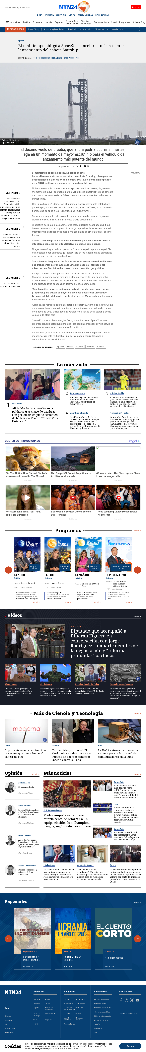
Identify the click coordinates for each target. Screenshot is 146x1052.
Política (26, 22)
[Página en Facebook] (121, 1000)
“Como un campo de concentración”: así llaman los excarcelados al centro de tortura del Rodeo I (58, 596)
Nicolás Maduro (101, 29)
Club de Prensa (80, 999)
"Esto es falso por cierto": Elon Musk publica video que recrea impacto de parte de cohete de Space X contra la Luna (72, 755)
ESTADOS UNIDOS (85, 15)
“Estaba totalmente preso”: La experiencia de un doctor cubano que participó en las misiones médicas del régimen (27, 596)
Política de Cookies (69, 1048)
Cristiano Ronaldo (117, 393)
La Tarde (50, 575)
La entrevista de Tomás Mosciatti (69, 1009)
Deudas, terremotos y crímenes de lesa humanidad (27, 872)
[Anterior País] (139, 28)
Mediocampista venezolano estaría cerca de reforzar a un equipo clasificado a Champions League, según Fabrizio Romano (67, 820)
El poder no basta (26, 787)
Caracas (113, 865)
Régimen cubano (11, 684)
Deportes (59, 22)
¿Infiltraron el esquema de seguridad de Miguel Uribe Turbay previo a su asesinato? (90, 690)
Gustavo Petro (119, 782)
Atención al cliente (100, 1004)
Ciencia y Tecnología (86, 22)
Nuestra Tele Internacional (72, 22)
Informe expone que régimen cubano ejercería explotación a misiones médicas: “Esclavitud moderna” (18, 692)
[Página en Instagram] (126, 1000)
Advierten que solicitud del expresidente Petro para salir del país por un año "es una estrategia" (126, 836)
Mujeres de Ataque (79, 1019)
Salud (114, 22)
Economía (37, 22)
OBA (95, 1033)
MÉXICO (72, 15)
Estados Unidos (49, 865)
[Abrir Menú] (7, 22)
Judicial (48, 22)
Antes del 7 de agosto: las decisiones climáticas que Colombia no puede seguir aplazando (28, 843)
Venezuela (8, 1020)
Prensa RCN (98, 1029)
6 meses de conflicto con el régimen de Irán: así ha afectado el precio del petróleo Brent (87, 596)
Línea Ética (97, 1024)
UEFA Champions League (52, 810)
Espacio (79, 347)
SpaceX (21, 41)
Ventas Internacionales (101, 1020)
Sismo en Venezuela (77, 393)
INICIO (39, 15)
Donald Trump (33, 29)
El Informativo (116, 575)
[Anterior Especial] (8, 938)
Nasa (100, 746)
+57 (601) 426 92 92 (131, 1013)
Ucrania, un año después (72, 958)
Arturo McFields (24, 806)
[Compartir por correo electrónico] (85, 166)
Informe (90, 347)
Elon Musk (55, 746)
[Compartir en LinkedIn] (81, 166)
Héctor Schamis (28, 881)
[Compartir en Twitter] (77, 166)
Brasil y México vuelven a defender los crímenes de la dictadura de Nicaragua (28, 813)
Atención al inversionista (102, 1008)
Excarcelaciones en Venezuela (121, 684)
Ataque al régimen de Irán (54, 29)
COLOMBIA (49, 15)
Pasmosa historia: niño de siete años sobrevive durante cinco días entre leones (11, 240)
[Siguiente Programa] (137, 570)
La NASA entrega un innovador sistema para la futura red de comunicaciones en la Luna (118, 753)
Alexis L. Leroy (27, 853)
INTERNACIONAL (102, 15)
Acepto (130, 1046)
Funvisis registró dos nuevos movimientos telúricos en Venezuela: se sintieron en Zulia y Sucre (84, 400)
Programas (124, 22)
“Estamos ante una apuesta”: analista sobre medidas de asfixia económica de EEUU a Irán (118, 596)
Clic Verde (67, 999)
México (7, 1024)
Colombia (8, 1016)
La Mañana (82, 575)
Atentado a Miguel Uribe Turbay (87, 684)
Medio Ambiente (24, 836)
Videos (14, 615)
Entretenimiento (101, 22)
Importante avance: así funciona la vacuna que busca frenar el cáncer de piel (26, 753)
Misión (70, 347)
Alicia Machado (18, 404)
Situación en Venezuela (27, 866)
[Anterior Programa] (8, 570)
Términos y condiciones (83, 1044)
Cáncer (7, 746)
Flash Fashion (80, 1004)
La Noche (20, 575)
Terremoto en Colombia (119, 413)
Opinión (136, 22)
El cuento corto (114, 958)
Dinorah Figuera (76, 626)
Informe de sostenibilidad (102, 1012)
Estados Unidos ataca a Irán (79, 29)
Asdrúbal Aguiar (24, 783)
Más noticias (57, 773)
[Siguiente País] (139, 30)
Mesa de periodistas (67, 1019)
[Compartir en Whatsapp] (88, 166)
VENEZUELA (61, 15)
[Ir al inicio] (16, 996)
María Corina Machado (85, 865)
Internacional (9, 1033)
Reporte (101, 347)
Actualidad (15, 22)
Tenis (116, 804)
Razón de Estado (69, 1024)
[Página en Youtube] (137, 1000)
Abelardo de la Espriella (79, 413)
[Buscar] (143, 22)
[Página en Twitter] (132, 1000)
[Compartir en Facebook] (74, 166)
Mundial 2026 (117, 29)
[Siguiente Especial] (137, 938)
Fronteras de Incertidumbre (31, 958)
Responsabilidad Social (101, 999)
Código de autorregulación (102, 1016)
